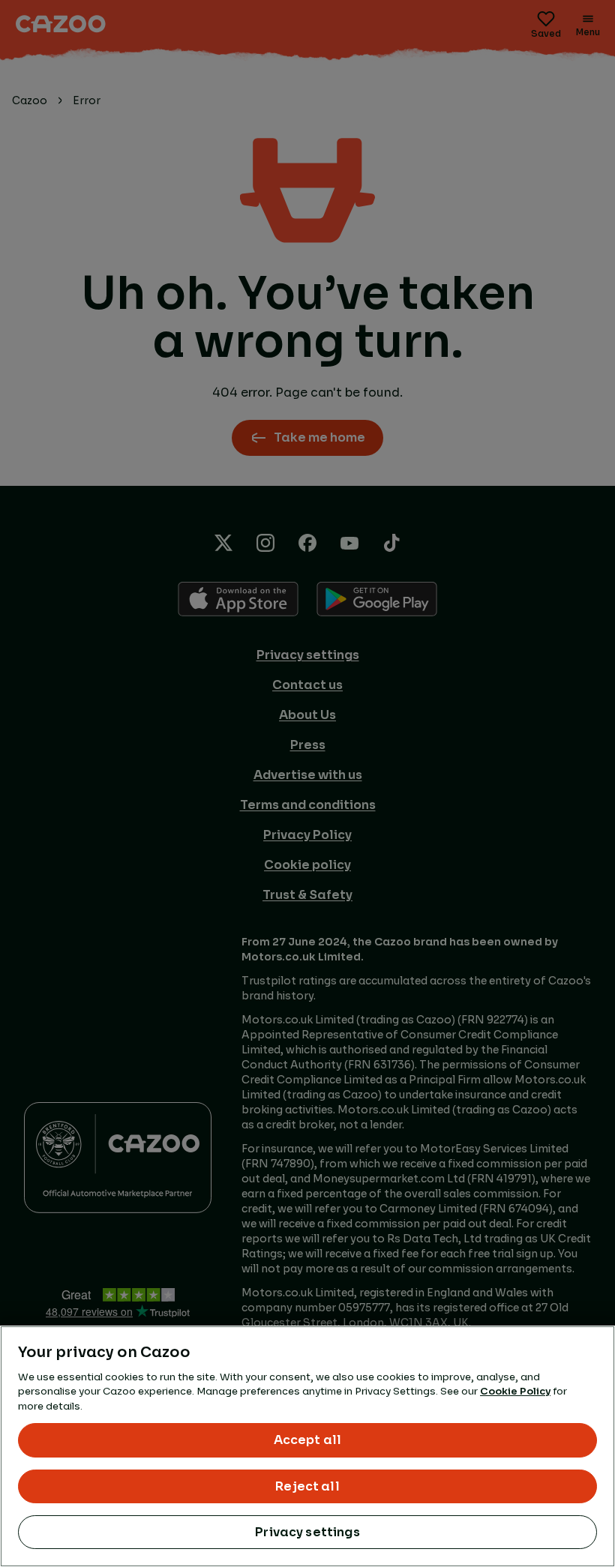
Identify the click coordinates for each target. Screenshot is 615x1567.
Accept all (308, 1440)
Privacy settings (307, 1532)
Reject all (307, 1486)
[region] (307, 1446)
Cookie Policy (515, 1391)
